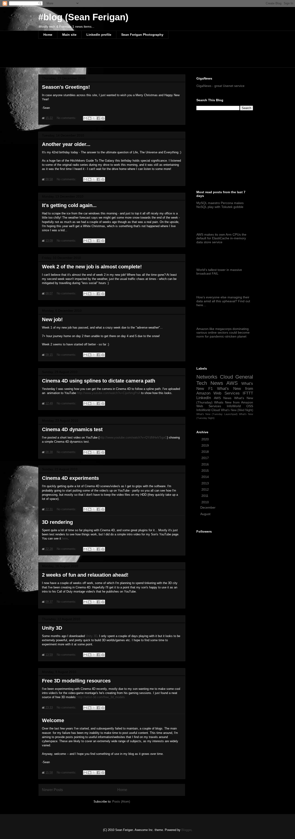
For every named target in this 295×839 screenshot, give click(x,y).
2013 (205, 483)
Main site (69, 34)
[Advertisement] (122, 56)
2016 (205, 464)
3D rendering (57, 522)
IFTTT (248, 393)
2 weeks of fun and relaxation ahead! (85, 575)
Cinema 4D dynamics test (72, 429)
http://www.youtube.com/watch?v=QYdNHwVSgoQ (133, 437)
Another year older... (66, 144)
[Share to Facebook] (98, 118)
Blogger (186, 830)
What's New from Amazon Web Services (224, 390)
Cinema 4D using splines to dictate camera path (98, 381)
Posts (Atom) (121, 801)
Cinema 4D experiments (70, 478)
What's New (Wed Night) (237, 410)
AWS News (223, 398)
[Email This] (85, 118)
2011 (205, 496)
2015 (205, 470)
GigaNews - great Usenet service (220, 86)
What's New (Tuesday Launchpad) (217, 414)
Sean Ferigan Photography (142, 34)
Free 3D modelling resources (76, 681)
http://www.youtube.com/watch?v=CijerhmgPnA (108, 393)
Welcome (53, 720)
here (65, 538)
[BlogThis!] (89, 118)
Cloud (226, 377)
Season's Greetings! (66, 87)
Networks (206, 377)
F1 (210, 388)
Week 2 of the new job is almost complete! (92, 267)
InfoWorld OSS (240, 406)
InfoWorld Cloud (208, 410)
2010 (205, 502)
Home (47, 34)
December (208, 507)
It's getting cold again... (69, 205)
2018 (205, 452)
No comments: (67, 118)
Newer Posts (52, 790)
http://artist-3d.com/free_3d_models (101, 697)
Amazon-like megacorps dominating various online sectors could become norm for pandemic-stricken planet (223, 332)
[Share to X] (94, 118)
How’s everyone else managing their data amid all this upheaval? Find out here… (223, 301)
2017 (205, 458)
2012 (205, 489)
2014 (205, 477)
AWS (232, 383)
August (205, 514)
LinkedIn (203, 398)
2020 (205, 439)
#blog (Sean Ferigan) (83, 17)
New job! (52, 319)
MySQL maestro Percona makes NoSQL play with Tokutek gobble (220, 205)
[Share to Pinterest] (102, 118)
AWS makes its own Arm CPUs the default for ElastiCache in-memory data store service (221, 238)
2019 (205, 445)
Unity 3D (52, 628)
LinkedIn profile (98, 34)
